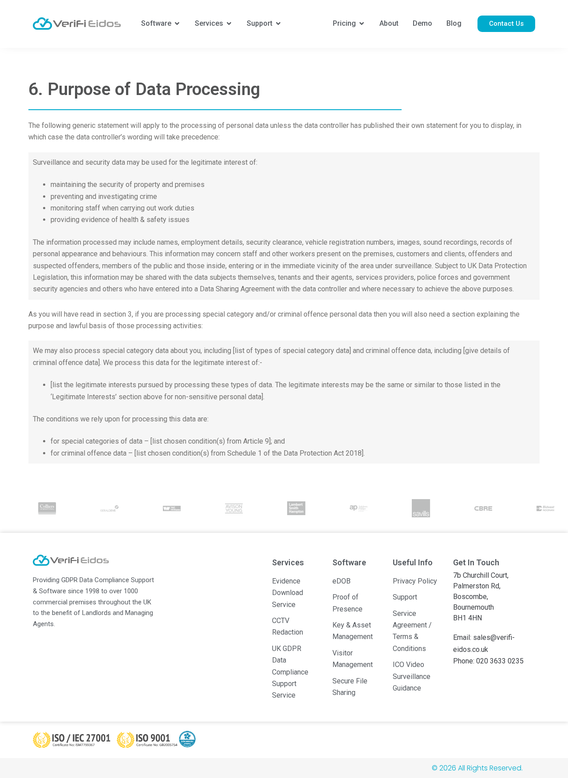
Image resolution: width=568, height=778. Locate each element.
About (388, 23)
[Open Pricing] (361, 23)
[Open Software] (177, 23)
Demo (422, 23)
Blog (454, 23)
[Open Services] (229, 23)
